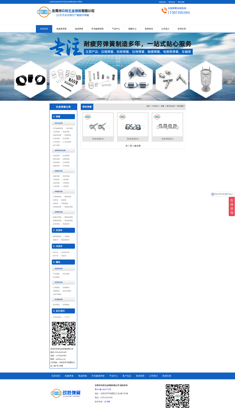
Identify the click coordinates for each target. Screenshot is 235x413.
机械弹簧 (68, 135)
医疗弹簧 (56, 145)
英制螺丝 (66, 287)
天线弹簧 (66, 162)
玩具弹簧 (56, 138)
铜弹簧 (63, 200)
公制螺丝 (56, 287)
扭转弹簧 (56, 159)
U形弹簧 (66, 179)
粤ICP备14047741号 (103, 389)
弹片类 (55, 252)
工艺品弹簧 (67, 142)
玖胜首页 (44, 29)
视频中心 (132, 29)
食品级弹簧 (69, 221)
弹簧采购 (162, 2)
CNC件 (67, 317)
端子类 (55, 256)
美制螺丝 (56, 291)
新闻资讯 (149, 29)
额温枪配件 (65, 240)
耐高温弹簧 (69, 217)
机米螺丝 (56, 277)
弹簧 (162, 106)
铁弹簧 (55, 200)
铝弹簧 (55, 203)
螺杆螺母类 (57, 236)
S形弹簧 (66, 186)
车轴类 (67, 236)
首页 (148, 106)
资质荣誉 (140, 376)
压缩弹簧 (56, 156)
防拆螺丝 (66, 305)
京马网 (107, 402)
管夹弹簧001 (168, 139)
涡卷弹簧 (66, 159)
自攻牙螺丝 (57, 294)
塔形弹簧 (66, 176)
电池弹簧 (79, 29)
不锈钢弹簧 (57, 197)
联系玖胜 (171, 2)
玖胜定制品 (57, 317)
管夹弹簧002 (133, 139)
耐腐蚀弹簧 (57, 221)
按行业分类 (171, 106)
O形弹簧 (66, 183)
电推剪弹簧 (61, 29)
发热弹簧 (56, 224)
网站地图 (181, 2)
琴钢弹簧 (64, 203)
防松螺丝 (56, 305)
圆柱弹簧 (56, 176)
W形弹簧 (56, 186)
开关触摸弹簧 (97, 29)
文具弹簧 (56, 142)
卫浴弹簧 (56, 132)
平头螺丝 (56, 274)
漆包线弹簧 (57, 207)
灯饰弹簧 (66, 138)
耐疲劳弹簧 (57, 217)
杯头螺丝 (66, 274)
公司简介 (165, 29)
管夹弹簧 (69, 128)
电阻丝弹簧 (69, 207)
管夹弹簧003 (98, 139)
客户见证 (127, 376)
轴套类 (55, 240)
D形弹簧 (56, 179)
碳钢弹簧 (68, 197)
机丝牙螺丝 (67, 291)
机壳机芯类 (65, 252)
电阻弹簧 (66, 224)
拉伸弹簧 (66, 156)
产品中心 (116, 29)
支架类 (63, 256)
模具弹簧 (66, 132)
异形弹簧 (66, 166)
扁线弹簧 (56, 166)
